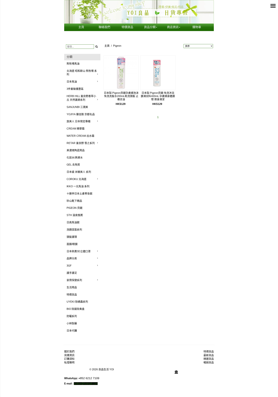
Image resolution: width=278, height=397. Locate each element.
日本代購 (72, 330)
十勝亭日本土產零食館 (79, 193)
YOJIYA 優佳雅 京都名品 (81, 114)
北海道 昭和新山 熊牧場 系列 (82, 72)
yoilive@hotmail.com (86, 383)
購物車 (196, 27)
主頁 (81, 27)
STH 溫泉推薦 (75, 215)
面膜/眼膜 (72, 244)
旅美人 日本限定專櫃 (78, 121)
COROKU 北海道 (76, 179)
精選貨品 (209, 358)
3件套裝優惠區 (75, 89)
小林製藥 (72, 323)
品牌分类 (72, 258)
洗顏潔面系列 (74, 229)
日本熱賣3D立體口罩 (79, 251)
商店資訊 (173, 27)
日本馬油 (72, 81)
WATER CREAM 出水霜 (80, 135)
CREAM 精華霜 (75, 128)
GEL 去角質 (73, 164)
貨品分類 (150, 27)
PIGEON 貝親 (74, 208)
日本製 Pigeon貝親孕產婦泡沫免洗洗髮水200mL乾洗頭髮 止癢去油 (121, 96)
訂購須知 (69, 358)
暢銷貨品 (209, 362)
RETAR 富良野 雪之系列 (81, 143)
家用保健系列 (74, 280)
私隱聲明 (69, 362)
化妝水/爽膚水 (75, 157)
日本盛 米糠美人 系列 (79, 172)
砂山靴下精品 (74, 200)
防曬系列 (72, 316)
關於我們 (69, 351)
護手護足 (72, 273)
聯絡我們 (104, 27)
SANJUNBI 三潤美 (77, 107)
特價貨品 (127, 27)
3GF (69, 265)
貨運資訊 (69, 355)
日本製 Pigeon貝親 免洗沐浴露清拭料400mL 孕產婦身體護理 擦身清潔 (158, 96)
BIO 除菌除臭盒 (75, 309)
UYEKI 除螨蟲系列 (77, 301)
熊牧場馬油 (73, 63)
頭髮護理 (72, 236)
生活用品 (72, 287)
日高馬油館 (73, 222)
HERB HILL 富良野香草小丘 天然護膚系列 (81, 98)
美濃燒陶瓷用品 (76, 150)
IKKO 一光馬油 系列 (78, 186)
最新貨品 (209, 355)
